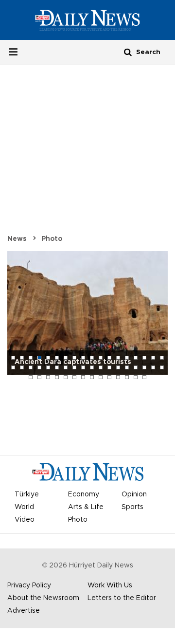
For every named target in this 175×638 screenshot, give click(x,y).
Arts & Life (86, 507)
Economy (83, 494)
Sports (132, 507)
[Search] (128, 52)
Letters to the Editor (122, 598)
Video (25, 519)
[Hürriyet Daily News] (87, 20)
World (24, 507)
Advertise (23, 610)
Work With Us (110, 585)
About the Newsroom (43, 598)
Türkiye (27, 494)
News (17, 239)
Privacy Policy (29, 585)
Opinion (134, 494)
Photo (51, 239)
